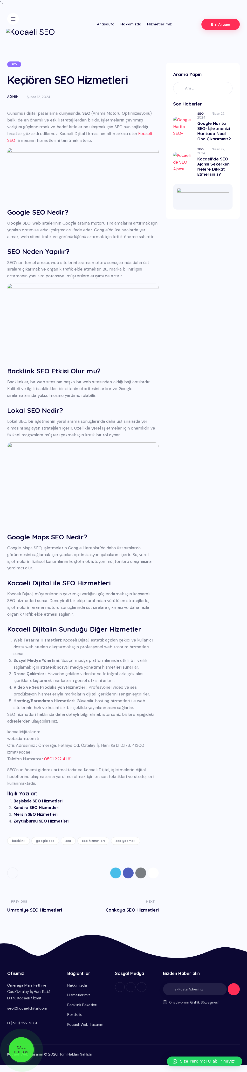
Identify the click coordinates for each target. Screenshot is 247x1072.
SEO (14, 64)
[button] (204, 1061)
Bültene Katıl (233, 991)
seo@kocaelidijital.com (27, 1008)
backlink (18, 841)
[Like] (13, 873)
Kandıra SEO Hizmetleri (36, 807)
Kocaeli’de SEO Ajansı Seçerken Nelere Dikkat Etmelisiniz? (213, 166)
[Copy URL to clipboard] (153, 873)
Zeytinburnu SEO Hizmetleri (41, 821)
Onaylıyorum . (194, 1002)
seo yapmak (126, 841)
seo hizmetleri (93, 841)
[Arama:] (203, 88)
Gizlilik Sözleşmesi (204, 1002)
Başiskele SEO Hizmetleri (38, 801)
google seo (45, 841)
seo (68, 841)
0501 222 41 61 (57, 759)
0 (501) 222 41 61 (22, 1023)
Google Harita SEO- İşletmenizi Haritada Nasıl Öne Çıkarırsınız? (214, 131)
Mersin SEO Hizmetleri (36, 814)
